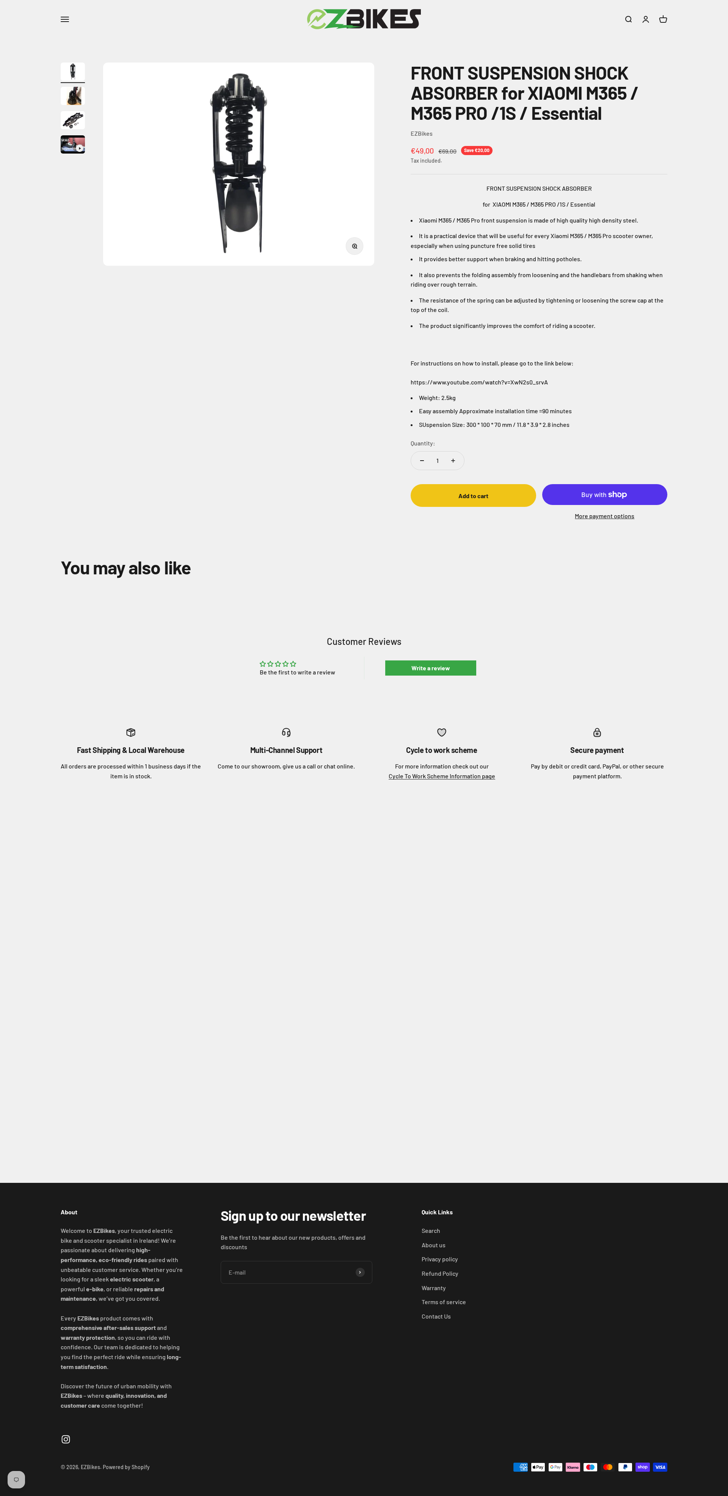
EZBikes (422, 133)
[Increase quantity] (453, 461)
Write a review (430, 667)
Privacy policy (440, 1258)
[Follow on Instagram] (66, 1439)
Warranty (434, 1287)
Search (431, 1230)
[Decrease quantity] (422, 461)
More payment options (604, 515)
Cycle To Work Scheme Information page (442, 775)
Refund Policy (440, 1273)
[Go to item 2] (73, 97)
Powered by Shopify (126, 1467)
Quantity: (423, 443)
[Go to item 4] (73, 145)
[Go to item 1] (73, 73)
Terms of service (444, 1301)
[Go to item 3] (73, 121)
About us (434, 1244)
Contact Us (436, 1316)
